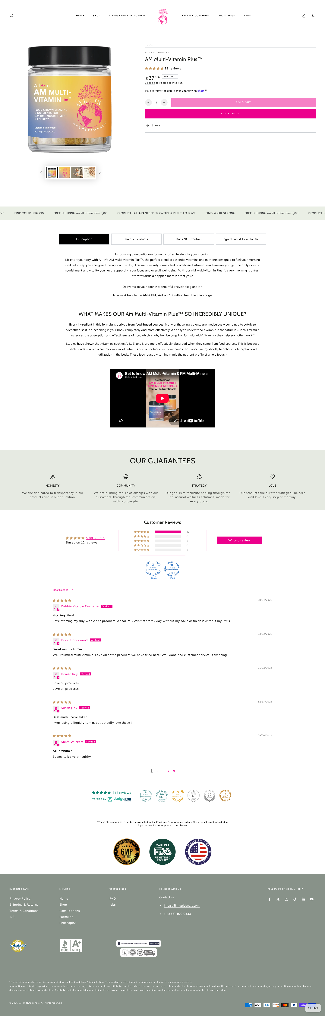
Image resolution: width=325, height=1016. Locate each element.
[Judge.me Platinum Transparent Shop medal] (146, 796)
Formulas (66, 917)
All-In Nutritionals (157, 52)
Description (84, 239)
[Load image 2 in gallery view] (64, 172)
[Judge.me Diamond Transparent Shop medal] (171, 569)
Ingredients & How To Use (241, 239)
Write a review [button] (239, 540)
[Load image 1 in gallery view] (52, 172)
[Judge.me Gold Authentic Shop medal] (178, 796)
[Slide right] (100, 173)
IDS (12, 917)
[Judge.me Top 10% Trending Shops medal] (225, 796)
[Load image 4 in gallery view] (89, 172)
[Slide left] (41, 173)
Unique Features (136, 239)
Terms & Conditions (23, 911)
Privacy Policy (19, 898)
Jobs (112, 904)
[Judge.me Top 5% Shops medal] (210, 796)
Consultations (69, 911)
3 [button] (163, 771)
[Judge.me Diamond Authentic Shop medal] (153, 569)
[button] (11, 15)
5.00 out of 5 (95, 538)
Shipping (150, 82)
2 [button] (157, 771)
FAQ (112, 898)
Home (148, 45)
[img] (62, 600)
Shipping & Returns (23, 904)
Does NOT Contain (188, 239)
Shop (63, 904)
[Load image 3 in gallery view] (77, 172)
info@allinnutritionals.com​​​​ (182, 905)
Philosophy (67, 923)
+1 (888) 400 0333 (177, 914)
